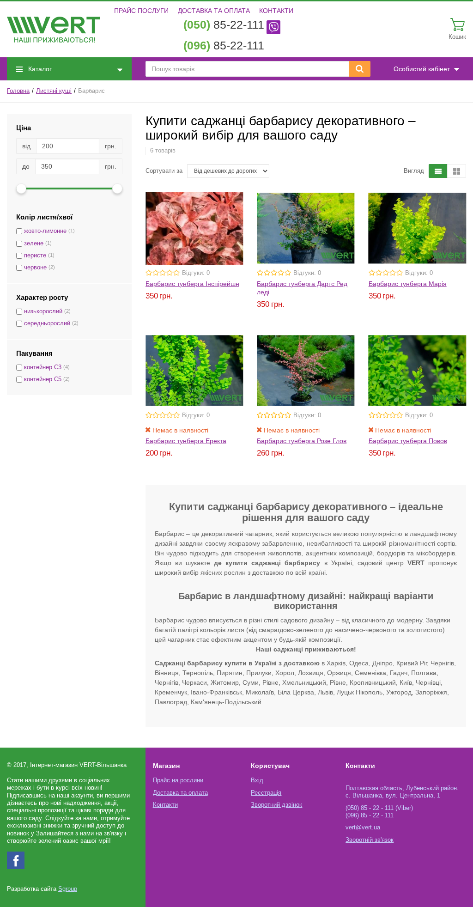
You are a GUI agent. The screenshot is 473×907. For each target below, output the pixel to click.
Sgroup (67, 889)
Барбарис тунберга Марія (408, 283)
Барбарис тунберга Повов (408, 440)
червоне (35, 267)
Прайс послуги (141, 10)
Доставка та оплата (214, 10)
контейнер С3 (42, 367)
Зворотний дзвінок (276, 805)
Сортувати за (164, 171)
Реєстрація (266, 793)
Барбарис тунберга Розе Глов (301, 440)
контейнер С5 (42, 379)
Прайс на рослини (178, 780)
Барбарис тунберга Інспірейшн (192, 283)
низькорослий (43, 311)
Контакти (276, 10)
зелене (33, 243)
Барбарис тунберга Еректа (186, 440)
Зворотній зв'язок (370, 840)
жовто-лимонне (45, 231)
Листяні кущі (54, 91)
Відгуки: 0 (196, 273)
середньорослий (47, 323)
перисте (35, 255)
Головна (18, 91)
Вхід (257, 780)
